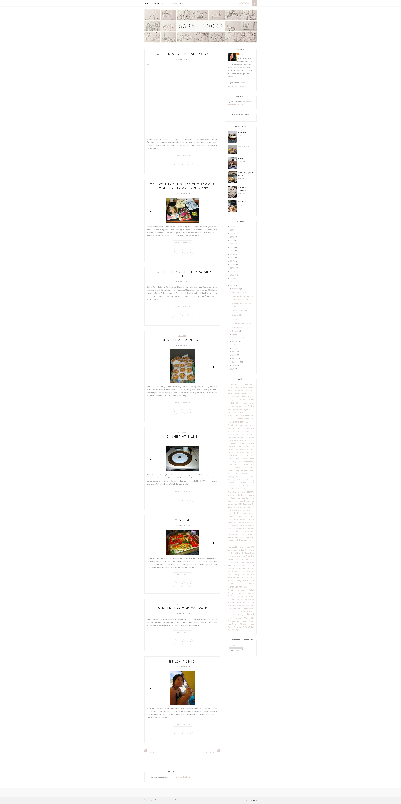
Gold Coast (250, 486)
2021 (232, 230)
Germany (250, 471)
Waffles (231, 627)
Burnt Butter (232, 407)
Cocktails (233, 443)
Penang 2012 (239, 575)
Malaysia (231, 528)
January (235, 366)
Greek (235, 492)
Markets (231, 534)
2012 (232, 261)
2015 (232, 251)
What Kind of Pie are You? (182, 54)
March (234, 359)
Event (252, 465)
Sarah (241, 55)
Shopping (232, 599)
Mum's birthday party (242, 550)
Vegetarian (234, 624)
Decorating (250, 452)
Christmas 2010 (235, 428)
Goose (230, 489)
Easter (241, 462)
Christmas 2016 (248, 434)
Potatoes (250, 577)
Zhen (244, 83)
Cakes (230, 410)
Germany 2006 (234, 474)
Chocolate (238, 421)
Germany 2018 (240, 483)
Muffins (231, 550)
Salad (251, 590)
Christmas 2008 (247, 425)
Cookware (232, 446)
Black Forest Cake (244, 158)
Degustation (233, 456)
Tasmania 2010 (248, 611)
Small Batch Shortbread (242, 188)
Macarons (243, 522)
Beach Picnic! (182, 661)
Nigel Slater (182, 604)
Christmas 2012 (235, 431)
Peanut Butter (239, 572)
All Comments (235, 650)
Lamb (237, 513)
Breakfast (235, 402)
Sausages (243, 593)
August (235, 341)
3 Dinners (233, 385)
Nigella (250, 556)
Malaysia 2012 (241, 528)
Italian (247, 501)
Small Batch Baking (244, 202)
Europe (231, 465)
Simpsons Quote (235, 602)
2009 (232, 271)
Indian (237, 501)
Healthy (250, 492)
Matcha (231, 537)
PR (188, 3)
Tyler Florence (236, 618)
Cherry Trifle (242, 132)
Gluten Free (242, 486)
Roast (231, 590)
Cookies (250, 443)
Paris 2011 (237, 566)
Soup (243, 605)
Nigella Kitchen (234, 559)
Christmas (234, 425)
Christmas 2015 (235, 434)
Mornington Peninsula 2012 (244, 547)
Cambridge (243, 410)
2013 (232, 258)
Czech (237, 449)
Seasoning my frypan (245, 596)
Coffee (243, 443)
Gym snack (242, 492)
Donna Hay (235, 459)
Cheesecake (248, 415)
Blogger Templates (149, 800)
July (234, 345)
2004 (232, 369)
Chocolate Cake (249, 422)
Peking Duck (249, 572)
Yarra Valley (249, 627)
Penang (231, 575)
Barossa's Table (248, 394)
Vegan (251, 621)
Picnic (230, 578)
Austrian (244, 388)
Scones (251, 593)
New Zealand (246, 553)
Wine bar (242, 627)
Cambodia (235, 410)
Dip (252, 456)
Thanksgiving (242, 615)
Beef (238, 396)
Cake (251, 406)
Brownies (246, 403)
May (234, 352)
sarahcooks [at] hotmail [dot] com (178, 777)
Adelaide (231, 387)
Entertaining (249, 461)
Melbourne (182, 432)
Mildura (242, 544)
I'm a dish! (182, 520)
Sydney (245, 608)
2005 (232, 285)
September (236, 338)
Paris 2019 (239, 569)
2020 (232, 234)
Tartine (234, 611)
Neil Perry (238, 553)
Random (251, 584)
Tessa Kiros (233, 615)
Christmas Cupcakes (182, 340)
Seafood (232, 596)
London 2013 (232, 519)
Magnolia (251, 525)
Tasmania (240, 611)
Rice (246, 587)
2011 (232, 265)
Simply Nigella (249, 599)
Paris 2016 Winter (247, 566)
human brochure (247, 495)
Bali (236, 390)
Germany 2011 (235, 477)
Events (231, 467)
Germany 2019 (249, 483)
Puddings (238, 580)
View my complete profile (237, 87)
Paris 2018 (231, 568)
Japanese (247, 504)
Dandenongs (245, 449)
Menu (252, 541)
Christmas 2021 (249, 440)
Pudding (231, 581)
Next (213, 211)
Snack (239, 605)
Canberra (250, 410)
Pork (243, 577)
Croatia (239, 446)
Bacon (231, 391)
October (235, 334)
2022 (232, 227)
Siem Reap (241, 599)
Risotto (251, 587)
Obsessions (232, 563)
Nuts (252, 559)
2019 (232, 237)
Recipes (165, 3)
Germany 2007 (247, 474)
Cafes (240, 406)
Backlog (251, 388)
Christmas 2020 (243, 147)
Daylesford (242, 452)
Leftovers (232, 516)
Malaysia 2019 (239, 531)
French (251, 467)
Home (146, 3)
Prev (150, 211)
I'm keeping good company (182, 608)
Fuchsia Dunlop (234, 471)
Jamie (231, 504)
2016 (232, 247)
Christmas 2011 (248, 428)
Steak (235, 608)
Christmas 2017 (232, 437)
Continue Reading (182, 155)
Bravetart (244, 400)
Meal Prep (240, 537)
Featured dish (241, 468)
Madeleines (236, 525)
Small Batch (232, 605)
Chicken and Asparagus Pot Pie (246, 174)
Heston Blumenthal (234, 495)
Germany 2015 (233, 480)
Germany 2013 (248, 477)
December (236, 289)
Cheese (239, 415)
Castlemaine (250, 413)
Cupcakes (182, 336)
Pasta (245, 568)
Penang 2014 (249, 575)
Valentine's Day (235, 621)
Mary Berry (250, 534)
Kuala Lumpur (246, 510)
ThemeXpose (165, 800)
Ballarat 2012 (249, 390)
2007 (232, 278)
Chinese (240, 418)
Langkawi (245, 513)
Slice (252, 602)
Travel (250, 614)
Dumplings (233, 461)
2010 (232, 268)
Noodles (245, 559)
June (234, 348)
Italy (252, 501)
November (236, 331)
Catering (231, 416)
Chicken (232, 418)
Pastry (251, 568)
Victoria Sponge (247, 624)
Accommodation (246, 384)
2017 (232, 244)
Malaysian (249, 531)
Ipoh (242, 501)
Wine (236, 627)
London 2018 (242, 519)
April (234, 355)
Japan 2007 (238, 504)
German (243, 470)
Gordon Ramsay (238, 489)
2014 (232, 254)
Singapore (246, 602)
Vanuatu (245, 621)
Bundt (252, 403)
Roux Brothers (242, 590)
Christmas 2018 (242, 437)
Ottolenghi (241, 563)
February (235, 362)
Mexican (233, 544)
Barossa (238, 394)
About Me (156, 3)
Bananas (231, 394)
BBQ (234, 397)
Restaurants (236, 586)
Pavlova (231, 572)
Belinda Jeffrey (246, 397)
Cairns (246, 406)
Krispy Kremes (237, 510)
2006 (232, 282)
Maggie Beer (244, 525)
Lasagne (251, 513)
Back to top (251, 800)
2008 (232, 275)
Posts (232, 646)
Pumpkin (246, 581)
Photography (178, 3)
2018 (232, 240)
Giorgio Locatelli (233, 486)
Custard (231, 449)
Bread (251, 399)
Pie (234, 577)
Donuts (246, 459)
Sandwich (233, 593)
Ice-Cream (233, 498)
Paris (230, 566)
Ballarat (241, 390)
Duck (252, 459)
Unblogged (249, 618)
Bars (230, 396)
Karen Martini (248, 507)
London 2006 (249, 516)
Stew (240, 608)
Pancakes (249, 562)
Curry (252, 446)
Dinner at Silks (182, 436)
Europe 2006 (242, 464)
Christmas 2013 (248, 431)
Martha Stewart (240, 534)
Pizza (238, 578)
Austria (238, 388)
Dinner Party (245, 456)
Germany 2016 (244, 480)
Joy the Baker (239, 507)
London (240, 516)
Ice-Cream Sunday (245, 498)
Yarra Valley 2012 (233, 630)
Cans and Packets (237, 413)
